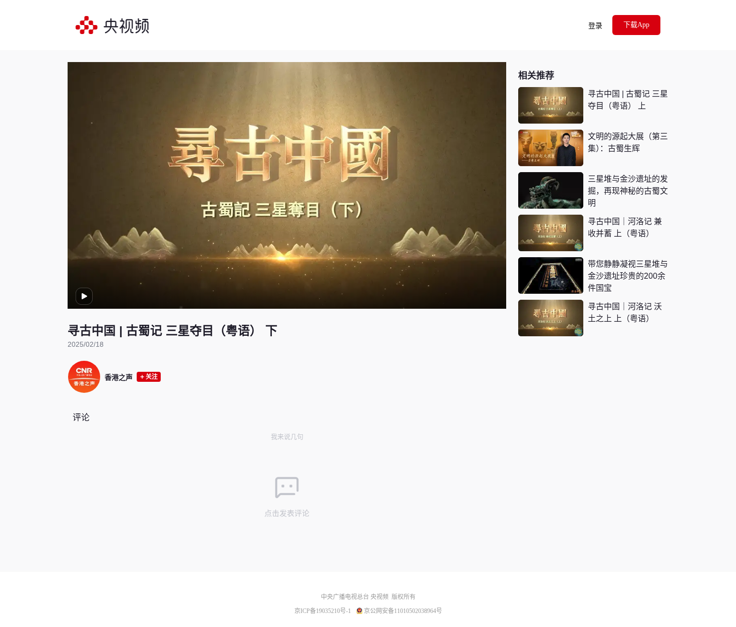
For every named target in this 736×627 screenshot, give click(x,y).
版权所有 (404, 596)
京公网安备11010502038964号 (403, 610)
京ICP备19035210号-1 (322, 610)
